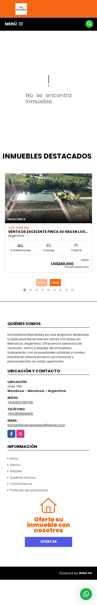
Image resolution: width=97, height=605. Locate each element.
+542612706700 (20, 402)
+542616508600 (20, 413)
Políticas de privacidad (29, 490)
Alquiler (16, 471)
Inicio (14, 458)
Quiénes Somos (23, 477)
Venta (15, 465)
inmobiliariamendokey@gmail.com (36, 425)
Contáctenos (21, 483)
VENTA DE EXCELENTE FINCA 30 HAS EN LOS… (48, 231)
